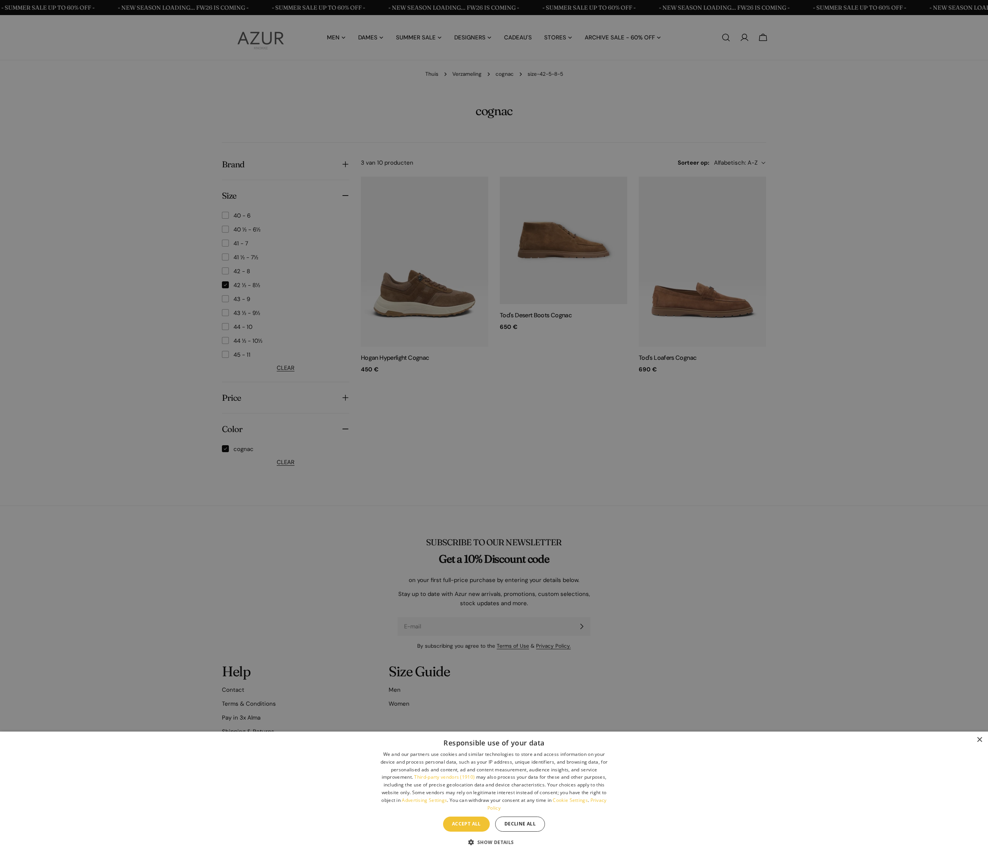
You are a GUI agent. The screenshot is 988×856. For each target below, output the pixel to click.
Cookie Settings (570, 800)
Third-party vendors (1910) (444, 777)
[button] (494, 842)
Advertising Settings (424, 800)
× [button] (979, 740)
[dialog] (494, 794)
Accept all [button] (466, 823)
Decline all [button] (520, 823)
